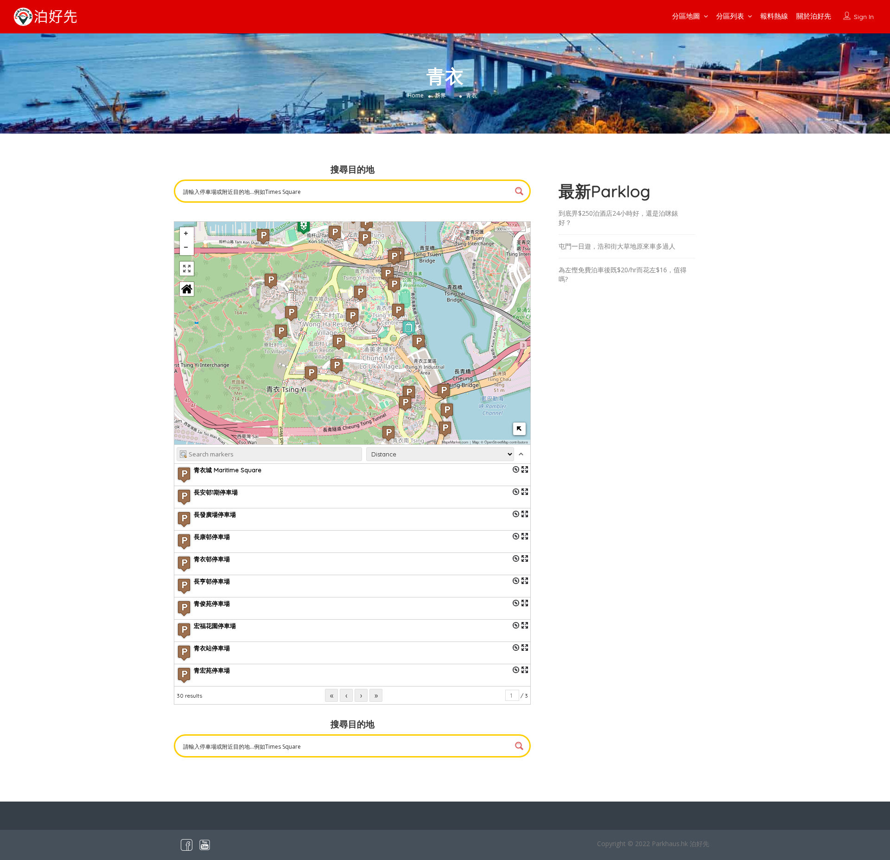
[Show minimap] (519, 428)
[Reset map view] (187, 289)
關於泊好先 (813, 16)
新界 (440, 95)
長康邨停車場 (212, 536)
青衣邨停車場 (212, 559)
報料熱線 (774, 16)
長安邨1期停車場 (216, 492)
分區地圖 (686, 16)
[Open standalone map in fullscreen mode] (524, 469)
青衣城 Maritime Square (227, 470)
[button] (387, 274)
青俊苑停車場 (212, 603)
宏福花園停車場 (215, 625)
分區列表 (730, 16)
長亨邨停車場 (212, 581)
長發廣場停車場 (215, 514)
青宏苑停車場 (212, 670)
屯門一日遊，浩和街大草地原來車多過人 (617, 246)
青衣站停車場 (212, 648)
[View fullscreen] (187, 269)
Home (415, 95)
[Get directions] (516, 469)
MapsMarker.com (455, 441)
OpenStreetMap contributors (506, 441)
